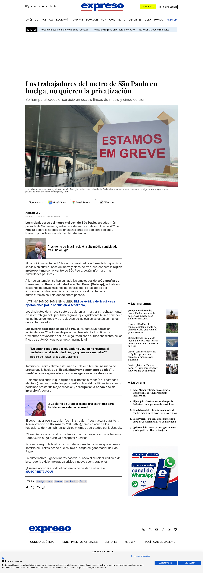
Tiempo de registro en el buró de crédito (113, 29)
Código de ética (42, 542)
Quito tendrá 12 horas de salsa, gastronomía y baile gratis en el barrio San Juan (154, 429)
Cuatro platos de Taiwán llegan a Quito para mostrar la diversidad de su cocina (143, 368)
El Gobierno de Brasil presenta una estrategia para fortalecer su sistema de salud (81, 405)
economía (62, 19)
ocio (148, 19)
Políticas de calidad (160, 542)
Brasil (83, 481)
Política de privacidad (140, 556)
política (47, 19)
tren (50, 481)
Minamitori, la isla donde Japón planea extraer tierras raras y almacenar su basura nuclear (143, 341)
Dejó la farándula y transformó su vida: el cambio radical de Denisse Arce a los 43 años (155, 411)
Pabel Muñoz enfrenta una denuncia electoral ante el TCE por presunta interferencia (151, 392)
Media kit (131, 542)
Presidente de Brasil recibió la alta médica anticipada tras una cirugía (82, 248)
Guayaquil (108, 19)
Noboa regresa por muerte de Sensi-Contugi (64, 29)
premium (172, 19)
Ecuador (92, 19)
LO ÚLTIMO (32, 19)
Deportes (135, 19)
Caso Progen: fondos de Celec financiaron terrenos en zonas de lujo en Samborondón (154, 420)
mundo (158, 19)
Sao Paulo (70, 481)
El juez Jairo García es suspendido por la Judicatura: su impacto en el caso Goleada (153, 403)
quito (122, 19)
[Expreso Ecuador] (50, 532)
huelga (40, 481)
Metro (58, 481)
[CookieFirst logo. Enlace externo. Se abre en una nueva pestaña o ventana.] (3, 558)
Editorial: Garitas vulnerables (154, 29)
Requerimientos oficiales (79, 542)
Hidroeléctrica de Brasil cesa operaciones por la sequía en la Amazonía (70, 303)
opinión (78, 19)
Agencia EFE (32, 213)
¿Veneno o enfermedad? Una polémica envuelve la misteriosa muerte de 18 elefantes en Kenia (141, 314)
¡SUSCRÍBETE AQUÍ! (39, 472)
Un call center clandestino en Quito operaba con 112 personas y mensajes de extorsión (142, 355)
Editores (111, 542)
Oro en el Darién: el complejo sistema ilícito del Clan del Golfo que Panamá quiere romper (142, 328)
